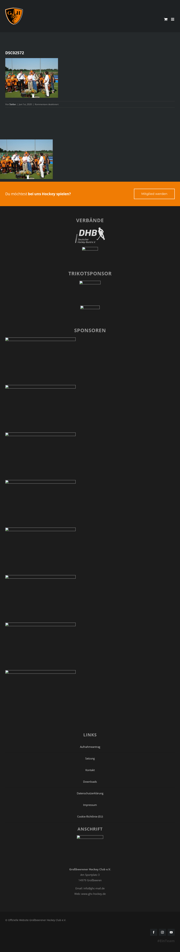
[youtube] (171, 932)
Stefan (12, 104)
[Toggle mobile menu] (173, 19)
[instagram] (162, 932)
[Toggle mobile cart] (166, 19)
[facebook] (153, 932)
